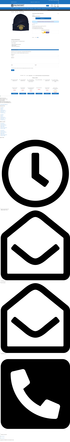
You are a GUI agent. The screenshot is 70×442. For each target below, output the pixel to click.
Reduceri (52, 0)
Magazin (58, 6)
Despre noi (2, 108)
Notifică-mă (39, 93)
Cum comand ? (2, 123)
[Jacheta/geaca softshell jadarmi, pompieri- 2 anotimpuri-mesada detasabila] (57, 13)
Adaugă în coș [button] (14, 93)
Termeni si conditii (3, 128)
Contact (49, 0)
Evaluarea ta (13, 54)
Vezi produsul (22, 93)
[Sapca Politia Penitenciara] (39, 83)
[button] (57, 8)
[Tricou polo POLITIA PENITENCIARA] (22, 83)
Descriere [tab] (33, 37)
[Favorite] (17, 80)
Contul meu (52, 6)
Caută (47, 5)
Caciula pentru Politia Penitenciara (45, 75)
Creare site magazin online (11, 440)
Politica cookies (2, 126)
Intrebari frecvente (55, 0)
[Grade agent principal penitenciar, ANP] (47, 83)
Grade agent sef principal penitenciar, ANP (14, 88)
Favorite (55, 6)
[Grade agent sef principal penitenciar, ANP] (14, 83)
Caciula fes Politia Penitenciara (38, 75)
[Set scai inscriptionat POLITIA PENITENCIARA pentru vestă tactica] (30, 83)
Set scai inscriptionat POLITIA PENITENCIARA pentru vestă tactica (31, 89)
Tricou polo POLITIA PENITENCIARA (22, 88)
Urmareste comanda (3, 112)
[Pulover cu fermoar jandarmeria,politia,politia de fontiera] (55, 83)
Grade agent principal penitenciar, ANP (47, 88)
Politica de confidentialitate (4, 127)
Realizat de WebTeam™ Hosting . (4, 440)
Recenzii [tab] (36, 37)
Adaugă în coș (42, 18)
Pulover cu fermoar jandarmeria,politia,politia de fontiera (55, 89)
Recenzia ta (12, 57)
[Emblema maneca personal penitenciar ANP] (58, 13)
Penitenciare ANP (30, 75)
